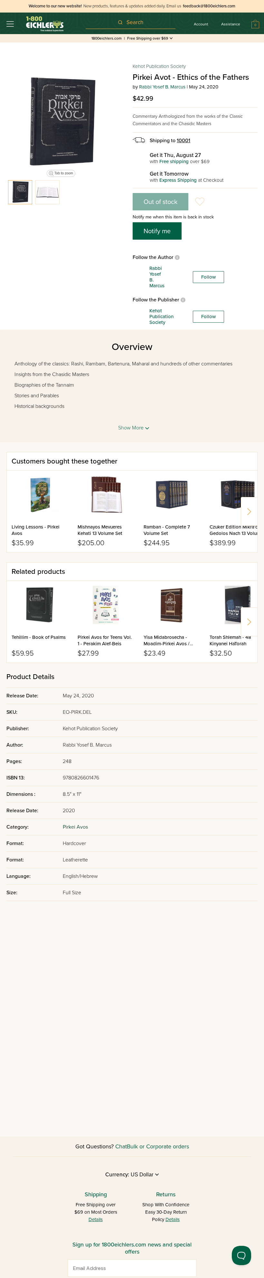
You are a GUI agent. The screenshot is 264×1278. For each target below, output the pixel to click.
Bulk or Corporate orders (158, 1146)
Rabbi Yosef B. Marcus (162, 87)
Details (96, 1219)
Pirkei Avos (75, 827)
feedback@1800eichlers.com (209, 6)
